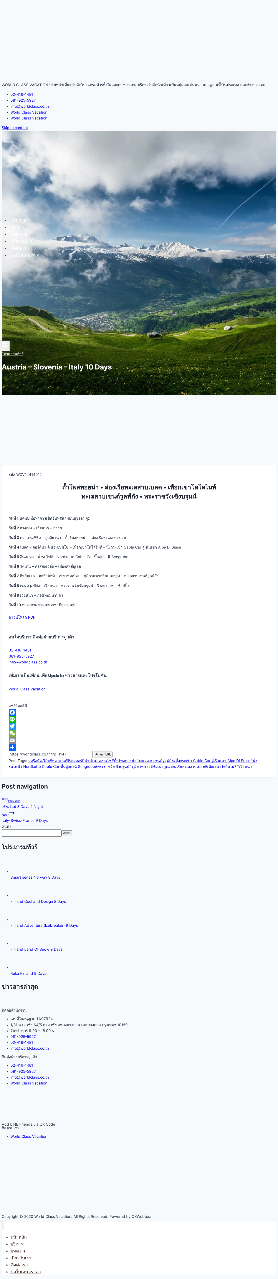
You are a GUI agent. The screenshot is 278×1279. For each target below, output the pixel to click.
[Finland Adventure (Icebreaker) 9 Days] (18, 919)
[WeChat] (139, 733)
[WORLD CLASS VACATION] (26, 210)
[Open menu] (5, 346)
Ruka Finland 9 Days (28, 973)
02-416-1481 (20, 650)
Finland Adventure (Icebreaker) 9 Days (44, 925)
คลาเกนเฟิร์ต (61, 761)
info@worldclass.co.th (28, 662)
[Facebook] (139, 712)
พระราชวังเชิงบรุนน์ (112, 766)
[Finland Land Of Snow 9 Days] (18, 943)
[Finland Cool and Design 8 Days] (18, 895)
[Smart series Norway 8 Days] (18, 871)
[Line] (139, 719)
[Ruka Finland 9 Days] (18, 967)
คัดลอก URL (103, 754)
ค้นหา (6, 826)
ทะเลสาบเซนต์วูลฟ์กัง (154, 761)
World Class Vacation (27, 689)
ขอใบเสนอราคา (26, 255)
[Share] (139, 747)
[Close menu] (3, 1226)
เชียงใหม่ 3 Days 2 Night (22, 804)
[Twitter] (139, 726)
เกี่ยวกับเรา (21, 241)
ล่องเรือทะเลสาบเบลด (186, 766)
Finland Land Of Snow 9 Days (36, 949)
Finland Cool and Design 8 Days (38, 901)
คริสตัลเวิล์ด (39, 761)
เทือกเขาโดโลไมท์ (221, 766)
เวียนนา (244, 766)
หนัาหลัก (19, 220)
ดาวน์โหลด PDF (22, 617)
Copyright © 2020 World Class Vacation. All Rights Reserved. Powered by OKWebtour (77, 1216)
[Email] (139, 740)
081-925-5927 (21, 656)
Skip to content (15, 128)
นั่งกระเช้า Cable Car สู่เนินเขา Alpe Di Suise (211, 761)
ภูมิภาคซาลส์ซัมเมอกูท (148, 766)
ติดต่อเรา (20, 248)
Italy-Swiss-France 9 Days (25, 818)
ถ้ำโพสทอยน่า (124, 761)
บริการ (17, 227)
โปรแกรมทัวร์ (12, 354)
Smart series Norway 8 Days (35, 877)
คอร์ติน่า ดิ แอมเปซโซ (92, 761)
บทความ (19, 234)
